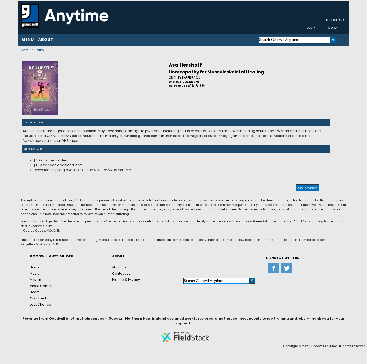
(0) (341, 19)
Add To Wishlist (307, 187)
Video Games (41, 286)
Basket (331, 19)
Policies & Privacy (126, 279)
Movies (35, 279)
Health (39, 50)
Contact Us (121, 273)
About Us (119, 267)
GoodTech (38, 298)
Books (24, 50)
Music (34, 273)
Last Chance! (41, 304)
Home (34, 267)
